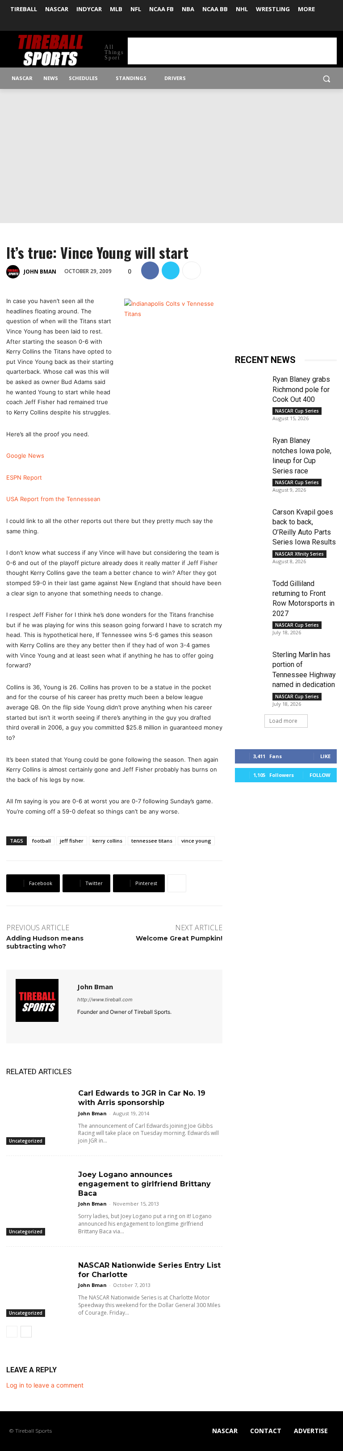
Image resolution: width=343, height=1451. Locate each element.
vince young (196, 840)
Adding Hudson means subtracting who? (45, 942)
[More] (191, 270)
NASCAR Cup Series (297, 411)
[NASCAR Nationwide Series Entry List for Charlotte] (38, 1277)
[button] (326, 78)
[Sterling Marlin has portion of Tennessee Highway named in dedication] (250, 660)
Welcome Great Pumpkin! (179, 938)
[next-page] (26, 1331)
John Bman (40, 271)
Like (325, 756)
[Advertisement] (232, 51)
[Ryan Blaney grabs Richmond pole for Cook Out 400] (250, 385)
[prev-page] (11, 1331)
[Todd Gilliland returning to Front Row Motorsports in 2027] (250, 589)
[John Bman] (14, 271)
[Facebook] (319, 25)
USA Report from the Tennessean (53, 498)
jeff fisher (72, 840)
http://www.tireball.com (105, 999)
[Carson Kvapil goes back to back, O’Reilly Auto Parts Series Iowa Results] (250, 518)
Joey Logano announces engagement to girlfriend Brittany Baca (144, 1184)
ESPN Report (24, 477)
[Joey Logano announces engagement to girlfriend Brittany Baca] (38, 1186)
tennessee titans (151, 840)
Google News (25, 455)
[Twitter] (331, 25)
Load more (283, 721)
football (41, 840)
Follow (320, 775)
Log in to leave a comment (45, 1385)
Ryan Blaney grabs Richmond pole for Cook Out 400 (301, 389)
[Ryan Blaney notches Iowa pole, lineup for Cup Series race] (250, 446)
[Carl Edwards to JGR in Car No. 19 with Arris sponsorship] (38, 1105)
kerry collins (107, 840)
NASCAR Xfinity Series (299, 554)
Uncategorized (25, 1141)
